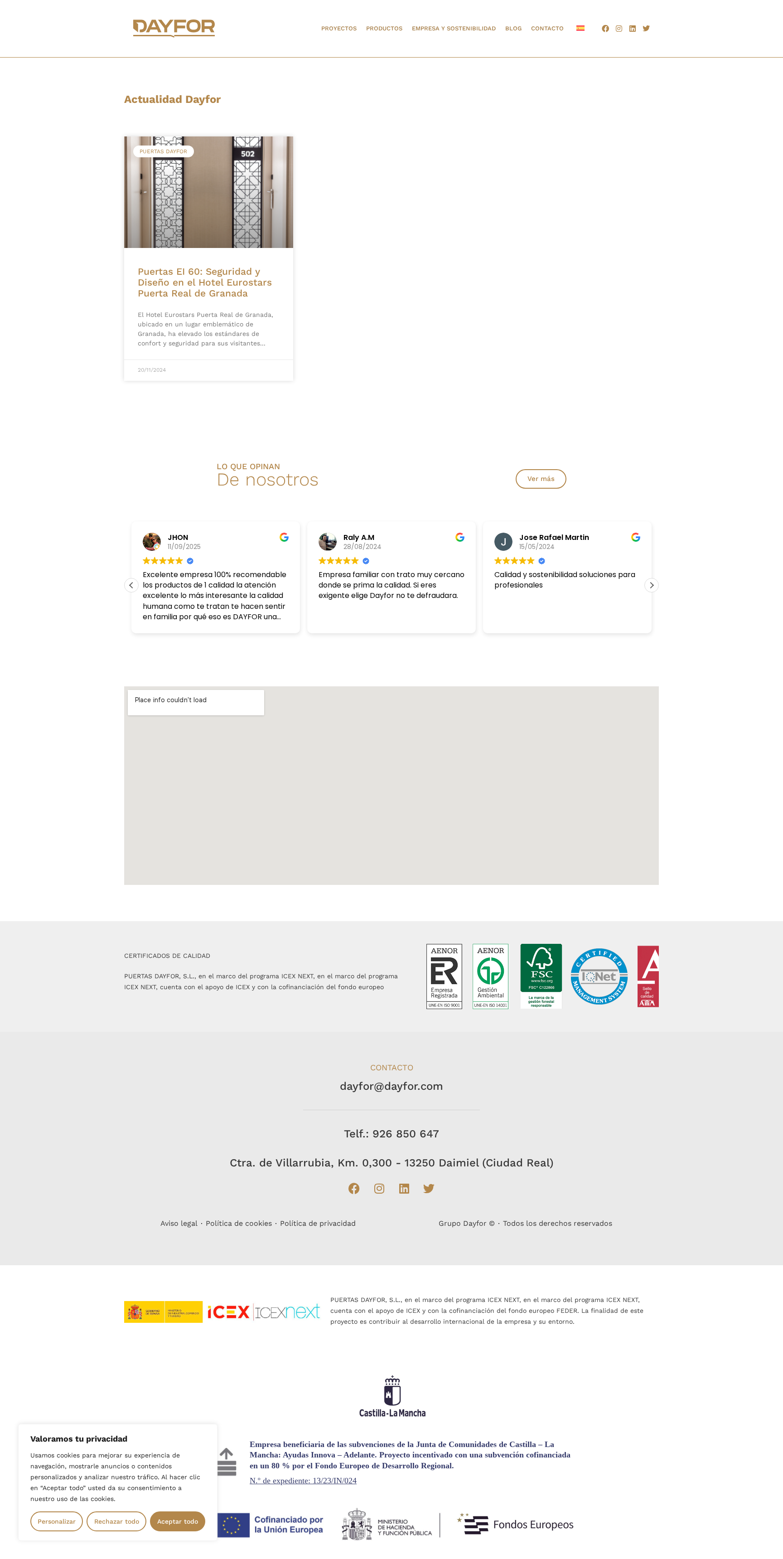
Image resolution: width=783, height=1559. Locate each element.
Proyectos (339, 28)
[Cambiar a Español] (580, 28)
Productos (384, 28)
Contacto (547, 28)
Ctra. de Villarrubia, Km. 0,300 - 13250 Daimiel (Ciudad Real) (392, 1162)
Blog (513, 28)
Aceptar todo (177, 1521)
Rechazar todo (116, 1521)
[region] (118, 1482)
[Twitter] (646, 28)
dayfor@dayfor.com (391, 1086)
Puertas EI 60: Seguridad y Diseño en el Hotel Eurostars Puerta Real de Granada (205, 282)
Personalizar (57, 1521)
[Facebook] (605, 28)
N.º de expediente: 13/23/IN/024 (303, 1480)
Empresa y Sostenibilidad (454, 28)
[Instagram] (619, 28)
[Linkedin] (632, 28)
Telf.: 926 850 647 (391, 1133)
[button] (651, 585)
